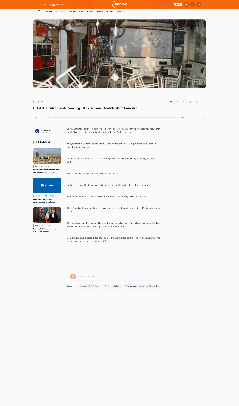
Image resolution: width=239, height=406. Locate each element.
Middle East (59, 11)
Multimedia (120, 11)
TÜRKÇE (49, 4)
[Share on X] (177, 101)
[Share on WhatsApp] (184, 101)
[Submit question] (73, 276)
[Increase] (194, 117)
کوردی (61, 4)
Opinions (72, 11)
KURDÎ (57, 4)
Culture (110, 11)
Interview (100, 11)
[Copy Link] (203, 101)
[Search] (186, 4)
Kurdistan (48, 11)
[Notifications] (198, 4)
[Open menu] (39, 12)
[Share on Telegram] (190, 101)
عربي (45, 4)
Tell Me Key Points (112, 286)
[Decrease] (188, 117)
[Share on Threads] (196, 101)
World (81, 11)
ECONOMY (90, 11)
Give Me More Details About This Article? (142, 286)
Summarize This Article (89, 286)
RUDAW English (46, 130)
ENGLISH (53, 4)
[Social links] (40, 4)
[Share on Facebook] (171, 101)
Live (177, 4)
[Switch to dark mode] (192, 4)
